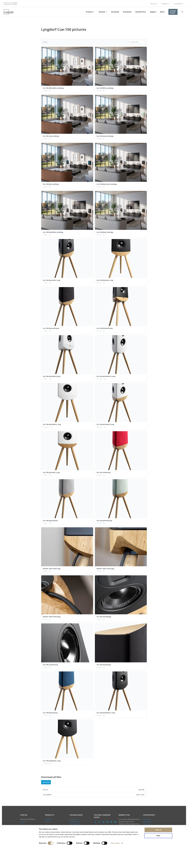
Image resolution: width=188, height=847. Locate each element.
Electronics (48, 819)
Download (115, 12)
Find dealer (127, 12)
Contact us (23, 821)
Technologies (177, 4)
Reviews (102, 12)
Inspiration (165, 4)
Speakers (47, 821)
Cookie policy (147, 821)
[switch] (69, 843)
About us (153, 4)
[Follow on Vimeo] (111, 822)
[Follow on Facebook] (95, 822)
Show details (115, 843)
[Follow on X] (99, 822)
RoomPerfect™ (73, 819)
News (162, 12)
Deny (158, 835)
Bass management (74, 824)
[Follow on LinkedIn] (103, 822)
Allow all (158, 830)
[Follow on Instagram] (107, 822)
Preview (63, 66)
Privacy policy (147, 819)
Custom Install (173, 12)
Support (153, 12)
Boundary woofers (74, 821)
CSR (21, 824)
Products (89, 12)
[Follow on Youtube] (115, 822)
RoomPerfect (141, 12)
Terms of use (147, 824)
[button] (182, 12)
